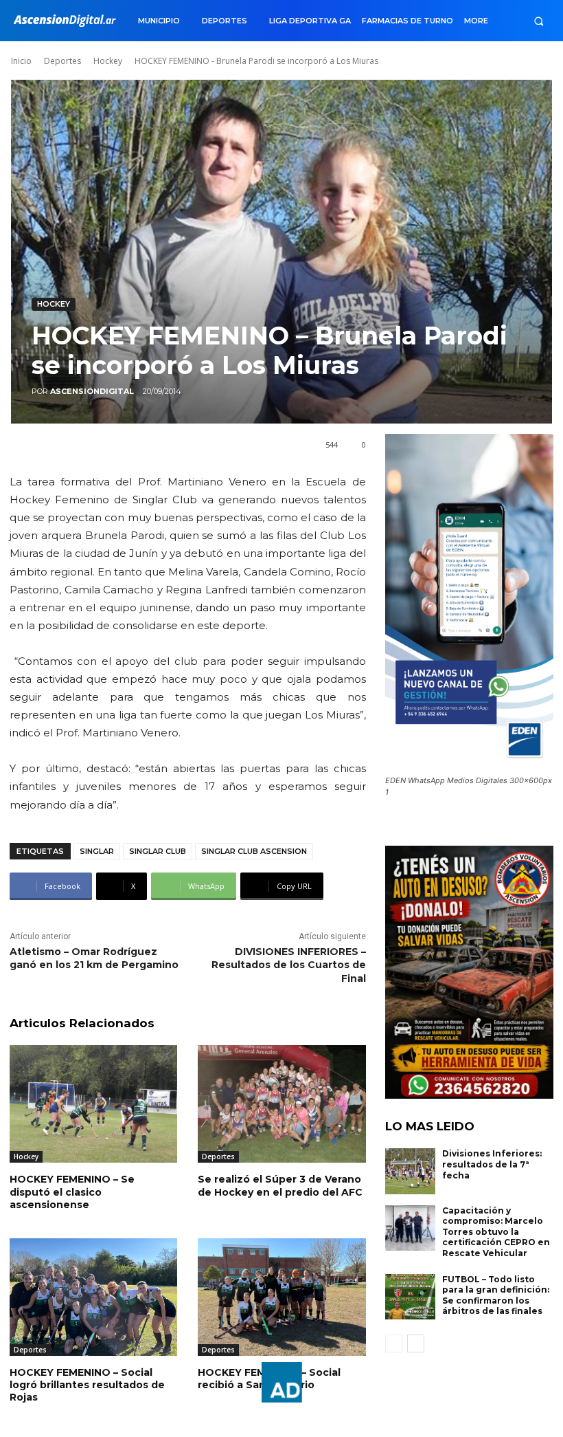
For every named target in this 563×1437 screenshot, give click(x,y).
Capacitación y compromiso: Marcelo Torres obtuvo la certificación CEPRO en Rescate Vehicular (496, 1231)
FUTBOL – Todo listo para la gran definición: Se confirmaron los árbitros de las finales (495, 1295)
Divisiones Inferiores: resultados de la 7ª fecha (492, 1164)
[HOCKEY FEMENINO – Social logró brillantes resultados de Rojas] (93, 1297)
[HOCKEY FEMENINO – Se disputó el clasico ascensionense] (93, 1104)
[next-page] (415, 1343)
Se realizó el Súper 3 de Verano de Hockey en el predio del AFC (280, 1185)
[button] (539, 21)
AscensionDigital (92, 391)
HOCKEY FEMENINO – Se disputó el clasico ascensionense (72, 1191)
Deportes (62, 61)
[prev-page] (393, 1343)
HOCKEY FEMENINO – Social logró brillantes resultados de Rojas (87, 1384)
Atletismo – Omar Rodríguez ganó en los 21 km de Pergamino (94, 958)
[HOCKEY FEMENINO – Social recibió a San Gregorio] (281, 1297)
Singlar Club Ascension (254, 851)
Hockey (107, 61)
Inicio (21, 61)
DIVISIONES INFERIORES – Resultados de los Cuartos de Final (288, 965)
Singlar (97, 851)
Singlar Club (157, 851)
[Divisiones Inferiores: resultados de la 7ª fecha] (410, 1171)
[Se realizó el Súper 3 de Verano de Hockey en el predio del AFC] (281, 1104)
